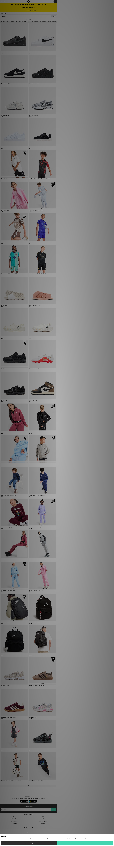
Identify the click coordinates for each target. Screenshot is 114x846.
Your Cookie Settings (28, 843)
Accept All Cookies (85, 843)
